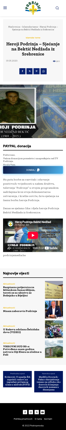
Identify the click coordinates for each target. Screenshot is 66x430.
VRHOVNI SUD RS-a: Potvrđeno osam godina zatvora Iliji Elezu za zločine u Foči (22, 350)
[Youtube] (42, 412)
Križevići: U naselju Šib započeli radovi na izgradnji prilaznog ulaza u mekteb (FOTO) (17, 381)
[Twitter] (29, 71)
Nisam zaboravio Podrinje (20, 311)
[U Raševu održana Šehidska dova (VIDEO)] (54, 329)
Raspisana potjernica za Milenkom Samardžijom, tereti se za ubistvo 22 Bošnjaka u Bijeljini (19, 291)
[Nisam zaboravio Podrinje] (54, 310)
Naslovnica (14, 26)
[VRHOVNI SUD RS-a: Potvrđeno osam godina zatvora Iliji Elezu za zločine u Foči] (54, 349)
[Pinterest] (36, 71)
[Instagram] (31, 412)
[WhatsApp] (44, 71)
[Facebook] (22, 71)
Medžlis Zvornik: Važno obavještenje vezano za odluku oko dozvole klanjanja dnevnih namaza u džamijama (49, 383)
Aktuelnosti (9, 284)
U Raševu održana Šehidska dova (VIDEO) (21, 331)
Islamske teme (30, 26)
